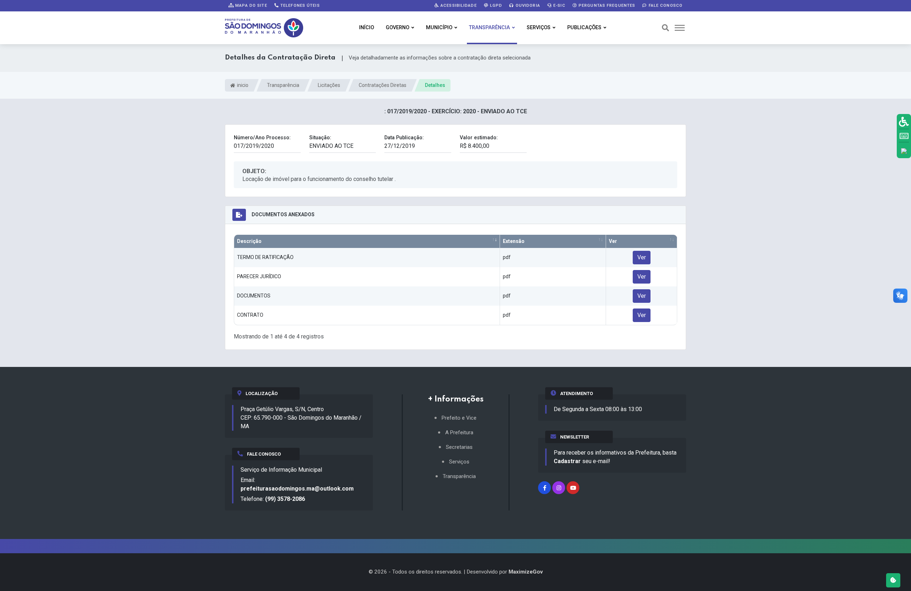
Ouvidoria (527, 5)
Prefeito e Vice (459, 418)
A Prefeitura (459, 432)
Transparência (489, 28)
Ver (613, 241)
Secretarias (459, 447)
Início (366, 28)
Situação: (320, 138)
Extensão (514, 241)
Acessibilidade (458, 5)
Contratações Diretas (382, 85)
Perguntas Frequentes (606, 5)
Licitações (329, 85)
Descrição (249, 241)
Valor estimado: (479, 138)
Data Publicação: (404, 138)
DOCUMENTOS (253, 296)
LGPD (495, 5)
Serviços (539, 28)
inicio (242, 85)
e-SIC (558, 5)
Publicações (584, 28)
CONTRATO (250, 315)
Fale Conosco (665, 5)
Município (439, 28)
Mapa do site (250, 5)
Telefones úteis (299, 5)
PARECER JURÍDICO (259, 276)
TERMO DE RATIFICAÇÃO (265, 257)
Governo (397, 28)
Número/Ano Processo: (262, 138)
